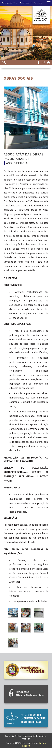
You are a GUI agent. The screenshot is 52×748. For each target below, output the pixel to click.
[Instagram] (44, 62)
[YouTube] (49, 62)
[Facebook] (39, 62)
